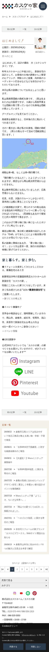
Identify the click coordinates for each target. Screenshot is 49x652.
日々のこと (7, 56)
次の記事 (38, 29)
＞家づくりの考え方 (12, 298)
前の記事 (11, 29)
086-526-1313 (28, 611)
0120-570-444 (14, 611)
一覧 (24, 29)
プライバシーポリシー (28, 635)
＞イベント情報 (9, 331)
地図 (31, 607)
